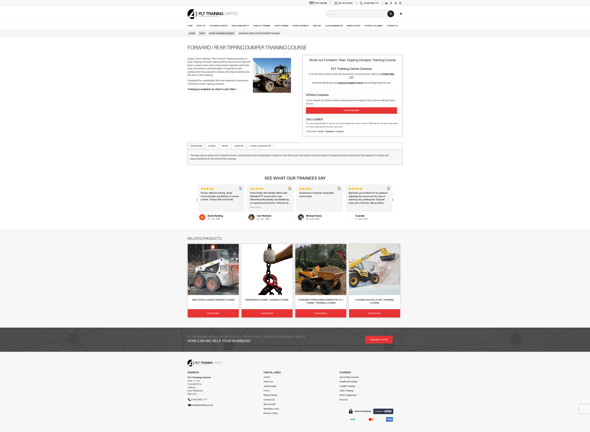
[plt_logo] (212, 16)
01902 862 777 (371, 3)
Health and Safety (348, 381)
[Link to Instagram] (400, 3)
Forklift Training (347, 386)
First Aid (343, 399)
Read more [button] (206, 207)
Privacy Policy (271, 413)
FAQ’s (267, 390)
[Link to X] (395, 3)
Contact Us (269, 399)
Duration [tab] (239, 146)
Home (267, 377)
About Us (268, 381)
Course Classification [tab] (260, 146)
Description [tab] (196, 146)
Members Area (271, 408)
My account (345, 3)
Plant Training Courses (331, 131)
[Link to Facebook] (391, 3)
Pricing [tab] (225, 146)
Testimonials (270, 386)
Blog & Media (270, 395)
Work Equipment (348, 395)
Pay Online (321, 3)
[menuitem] (318, 3)
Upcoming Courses (349, 377)
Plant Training (346, 390)
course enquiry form (350, 82)
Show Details (213, 313)
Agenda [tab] (211, 146)
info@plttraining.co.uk (202, 405)
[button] (392, 200)
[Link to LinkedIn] (386, 3)
